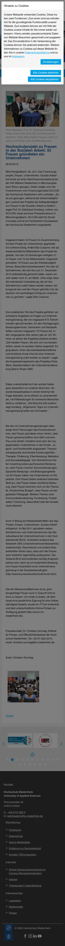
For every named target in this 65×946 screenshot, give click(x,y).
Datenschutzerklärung (37, 52)
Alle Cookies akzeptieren (44, 79)
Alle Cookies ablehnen (46, 72)
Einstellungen (51, 62)
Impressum (18, 56)
